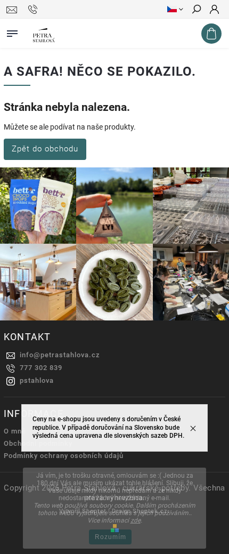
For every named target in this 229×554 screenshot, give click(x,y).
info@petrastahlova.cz (60, 355)
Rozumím (110, 537)
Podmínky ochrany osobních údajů (64, 456)
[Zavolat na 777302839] (34, 10)
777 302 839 (41, 368)
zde (135, 520)
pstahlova (37, 380)
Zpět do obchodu (45, 149)
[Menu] (12, 31)
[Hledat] (196, 10)
